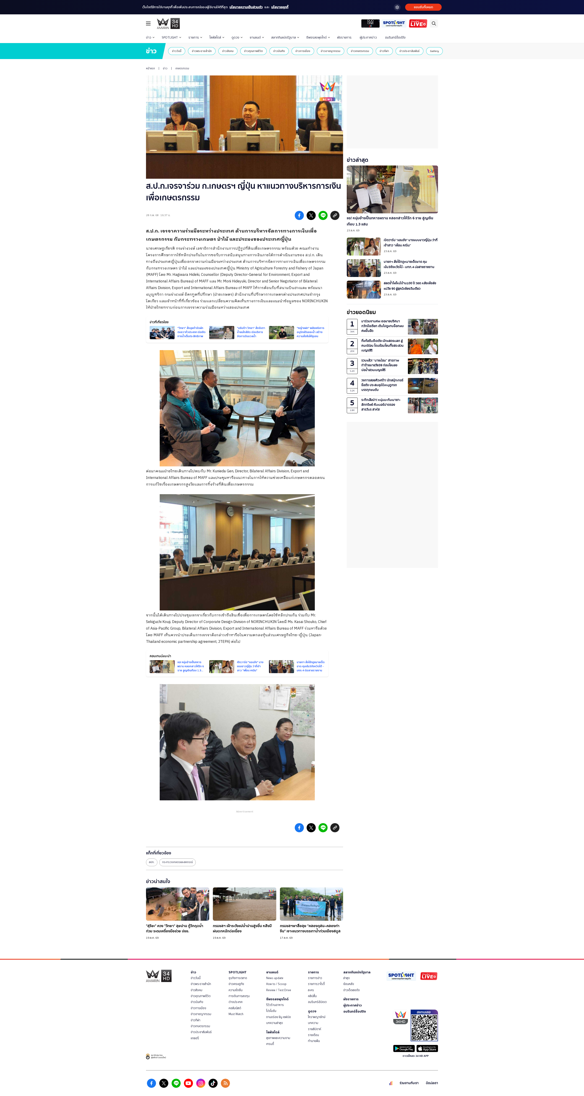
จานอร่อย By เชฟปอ (278, 1017)
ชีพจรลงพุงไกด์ (316, 37)
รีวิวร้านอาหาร (275, 1005)
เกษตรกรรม (182, 68)
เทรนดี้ (270, 1044)
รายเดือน (313, 1035)
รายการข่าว (315, 978)
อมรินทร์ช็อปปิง (395, 37)
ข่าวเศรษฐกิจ (236, 984)
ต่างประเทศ (235, 1002)
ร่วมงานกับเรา (409, 1083)
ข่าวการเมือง (302, 51)
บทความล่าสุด (274, 1023)
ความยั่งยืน (235, 990)
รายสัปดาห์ (314, 1029)
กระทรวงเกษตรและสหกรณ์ (177, 862)
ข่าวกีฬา (384, 51)
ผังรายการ (344, 37)
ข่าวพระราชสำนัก (202, 51)
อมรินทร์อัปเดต (317, 1002)
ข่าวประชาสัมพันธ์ (409, 51)
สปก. (151, 862)
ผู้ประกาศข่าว (368, 37)
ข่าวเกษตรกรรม (360, 51)
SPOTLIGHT (170, 37)
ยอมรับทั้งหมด (423, 7)
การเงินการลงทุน (239, 996)
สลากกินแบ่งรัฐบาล (283, 37)
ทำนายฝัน (314, 1041)
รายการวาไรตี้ (316, 984)
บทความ (313, 1023)
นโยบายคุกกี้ (279, 7)
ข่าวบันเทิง (279, 51)
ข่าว (148, 37)
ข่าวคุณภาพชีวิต (253, 51)
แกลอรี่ (195, 1038)
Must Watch (236, 1014)
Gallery (434, 51)
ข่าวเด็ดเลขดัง (351, 990)
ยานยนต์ (255, 37)
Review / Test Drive (278, 990)
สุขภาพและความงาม (278, 1038)
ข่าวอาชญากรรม (330, 51)
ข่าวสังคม (228, 51)
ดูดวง (235, 37)
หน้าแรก (150, 68)
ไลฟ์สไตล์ (215, 37)
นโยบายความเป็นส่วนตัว (246, 7)
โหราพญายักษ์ (316, 1017)
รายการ (193, 37)
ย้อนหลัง (348, 984)
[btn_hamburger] (148, 23)
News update (274, 978)
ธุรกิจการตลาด (238, 978)
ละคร (311, 990)
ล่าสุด (346, 978)
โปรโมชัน (271, 1011)
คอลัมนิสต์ (235, 1008)
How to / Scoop (276, 984)
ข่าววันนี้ (176, 51)
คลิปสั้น (312, 996)
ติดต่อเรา (432, 1083)
